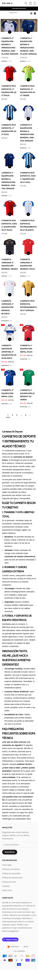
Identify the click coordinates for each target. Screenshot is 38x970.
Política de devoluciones (12, 878)
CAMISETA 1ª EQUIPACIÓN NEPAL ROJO (26, 348)
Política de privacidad (11, 873)
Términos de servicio (11, 869)
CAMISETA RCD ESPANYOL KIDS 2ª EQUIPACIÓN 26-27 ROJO (9, 225)
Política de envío (9, 882)
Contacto (6, 886)
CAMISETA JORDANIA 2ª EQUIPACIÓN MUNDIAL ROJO (27, 264)
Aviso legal (6, 865)
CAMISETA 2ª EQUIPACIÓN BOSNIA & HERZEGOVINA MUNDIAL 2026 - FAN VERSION (27, 133)
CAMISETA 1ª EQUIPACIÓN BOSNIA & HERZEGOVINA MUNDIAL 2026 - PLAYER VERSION (28, 46)
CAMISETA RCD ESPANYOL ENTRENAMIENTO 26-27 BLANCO (28, 225)
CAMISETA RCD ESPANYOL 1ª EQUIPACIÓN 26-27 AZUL (9, 129)
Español (26, 946)
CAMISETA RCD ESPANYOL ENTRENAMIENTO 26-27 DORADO (28, 305)
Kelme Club (7, 890)
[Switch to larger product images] (31, 13)
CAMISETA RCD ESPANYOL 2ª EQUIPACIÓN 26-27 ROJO (9, 90)
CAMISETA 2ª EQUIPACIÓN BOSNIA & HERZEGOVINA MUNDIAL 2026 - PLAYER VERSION (9, 46)
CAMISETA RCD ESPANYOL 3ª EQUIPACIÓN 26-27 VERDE (27, 90)
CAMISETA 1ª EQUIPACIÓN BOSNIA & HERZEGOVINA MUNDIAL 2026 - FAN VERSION (8, 181)
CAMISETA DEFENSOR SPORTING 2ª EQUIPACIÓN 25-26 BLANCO (9, 351)
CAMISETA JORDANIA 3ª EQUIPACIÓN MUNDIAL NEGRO (9, 264)
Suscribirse (9, 852)
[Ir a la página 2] (30, 415)
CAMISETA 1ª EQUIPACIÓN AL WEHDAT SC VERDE (27, 395)
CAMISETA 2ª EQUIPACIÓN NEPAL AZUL (7, 393)
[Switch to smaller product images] (35, 13)
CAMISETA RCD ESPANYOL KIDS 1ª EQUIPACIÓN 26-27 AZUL (28, 177)
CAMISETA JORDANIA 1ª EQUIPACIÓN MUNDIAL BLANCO (7, 307)
